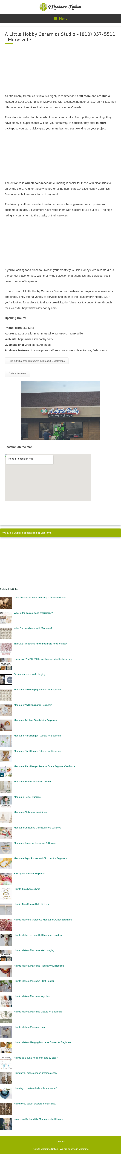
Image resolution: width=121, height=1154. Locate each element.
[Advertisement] (60, 70)
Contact (61, 1141)
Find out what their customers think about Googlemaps (37, 361)
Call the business (17, 373)
